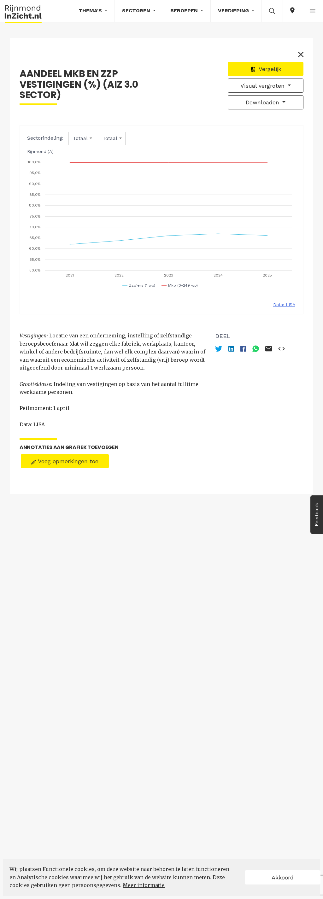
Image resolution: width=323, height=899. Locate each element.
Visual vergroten (263, 85)
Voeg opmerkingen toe (67, 461)
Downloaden (263, 102)
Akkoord (283, 877)
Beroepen (184, 11)
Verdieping (234, 11)
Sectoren (137, 11)
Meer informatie (144, 885)
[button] (272, 11)
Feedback (317, 514)
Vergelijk (269, 69)
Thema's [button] (91, 11)
